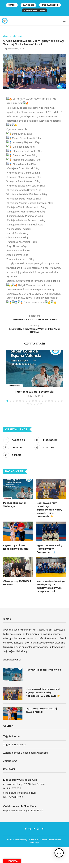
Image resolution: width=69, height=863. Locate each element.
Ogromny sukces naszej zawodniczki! (16, 547)
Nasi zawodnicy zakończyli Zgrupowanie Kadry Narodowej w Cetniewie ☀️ (49, 509)
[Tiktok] (43, 828)
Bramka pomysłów (34, 10)
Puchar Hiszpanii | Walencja (34, 391)
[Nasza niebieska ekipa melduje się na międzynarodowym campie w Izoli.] (51, 567)
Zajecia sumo (10, 760)
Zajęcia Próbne (50, 5)
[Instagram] (30, 828)
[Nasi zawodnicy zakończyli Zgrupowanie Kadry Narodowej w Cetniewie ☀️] (51, 489)
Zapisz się (28, 5)
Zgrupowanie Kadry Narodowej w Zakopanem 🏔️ (49, 549)
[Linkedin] (34, 828)
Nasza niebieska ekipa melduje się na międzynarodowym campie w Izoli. (50, 586)
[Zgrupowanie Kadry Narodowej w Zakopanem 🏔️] (51, 531)
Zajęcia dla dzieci (12, 736)
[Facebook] (25, 828)
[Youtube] (38, 828)
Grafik (11, 5)
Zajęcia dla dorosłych (14, 744)
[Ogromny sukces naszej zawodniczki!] (18, 531)
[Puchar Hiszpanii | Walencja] (34, 368)
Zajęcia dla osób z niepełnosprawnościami (25, 752)
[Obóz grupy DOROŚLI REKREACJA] (18, 567)
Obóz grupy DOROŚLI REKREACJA (17, 583)
